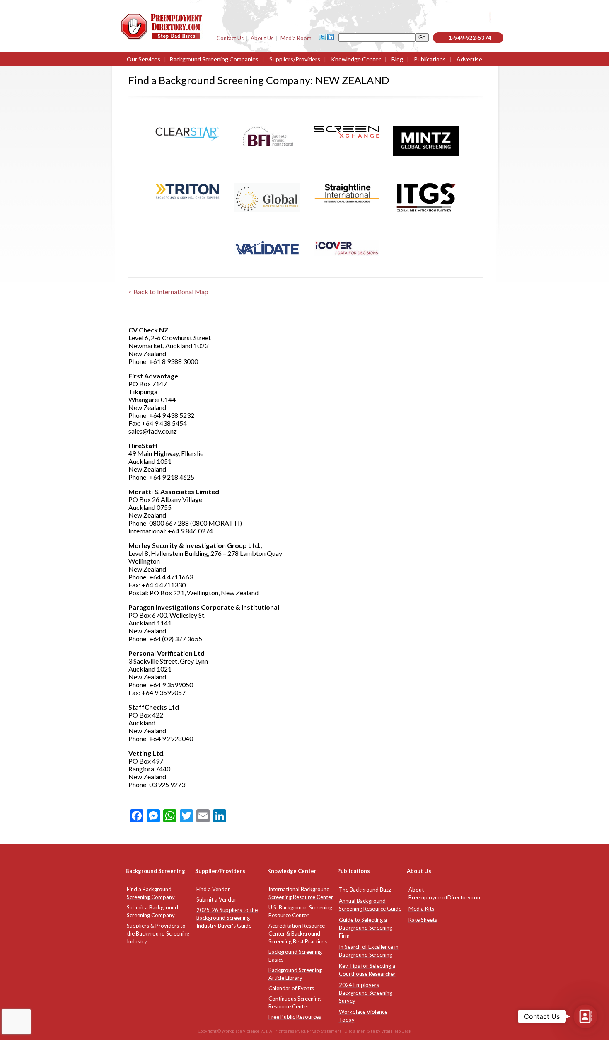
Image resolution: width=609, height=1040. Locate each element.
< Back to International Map (168, 292)
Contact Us (230, 38)
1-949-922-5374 (470, 37)
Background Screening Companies (214, 59)
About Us (263, 38)
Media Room (296, 38)
